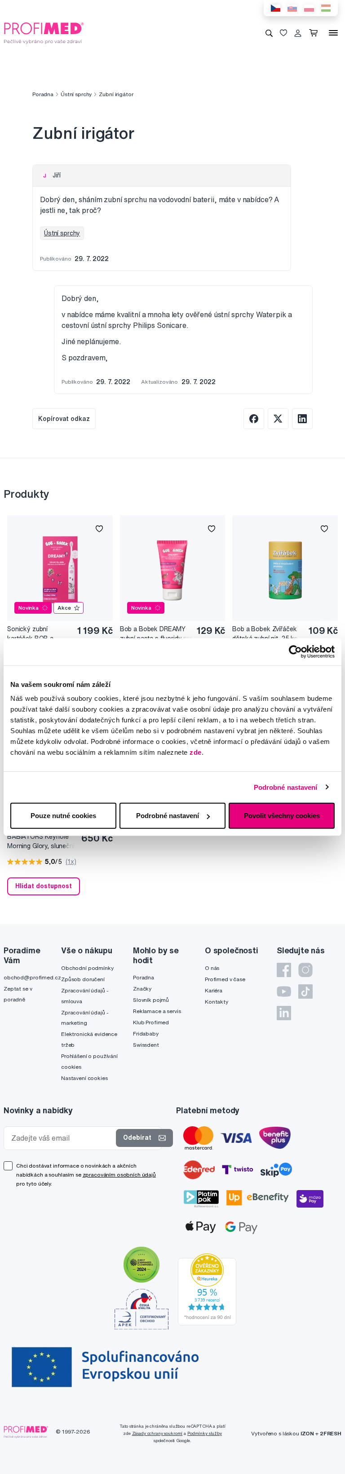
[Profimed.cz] (44, 32)
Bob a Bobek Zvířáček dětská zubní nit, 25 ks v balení (265, 634)
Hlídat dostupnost (43, 886)
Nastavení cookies (84, 1078)
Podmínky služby (204, 1433)
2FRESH (330, 1433)
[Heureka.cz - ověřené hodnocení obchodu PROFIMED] (207, 1288)
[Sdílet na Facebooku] (253, 418)
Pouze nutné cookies (63, 815)
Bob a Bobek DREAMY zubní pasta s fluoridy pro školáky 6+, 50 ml (156, 634)
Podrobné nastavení (286, 787)
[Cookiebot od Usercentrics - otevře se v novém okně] (295, 651)
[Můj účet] (297, 33)
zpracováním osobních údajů (119, 1174)
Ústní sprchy (76, 94)
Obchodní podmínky (87, 968)
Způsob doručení (83, 979)
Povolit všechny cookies (282, 815)
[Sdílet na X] (278, 418)
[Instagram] (305, 970)
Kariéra (213, 990)
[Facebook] (284, 970)
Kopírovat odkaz (64, 419)
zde (196, 752)
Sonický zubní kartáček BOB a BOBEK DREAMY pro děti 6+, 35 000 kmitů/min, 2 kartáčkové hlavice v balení (39, 634)
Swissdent (146, 1045)
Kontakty (216, 1002)
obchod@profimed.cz (32, 977)
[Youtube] (284, 991)
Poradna (42, 94)
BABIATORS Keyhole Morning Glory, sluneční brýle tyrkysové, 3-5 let (41, 841)
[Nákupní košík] (315, 32)
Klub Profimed (151, 1022)
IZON (307, 1433)
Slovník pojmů (151, 1000)
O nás (212, 968)
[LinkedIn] (284, 1013)
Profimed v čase (225, 979)
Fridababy (146, 1033)
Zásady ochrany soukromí (157, 1433)
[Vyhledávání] (269, 33)
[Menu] (333, 32)
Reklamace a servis (157, 1011)
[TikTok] (305, 991)
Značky (142, 989)
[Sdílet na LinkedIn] (302, 418)
